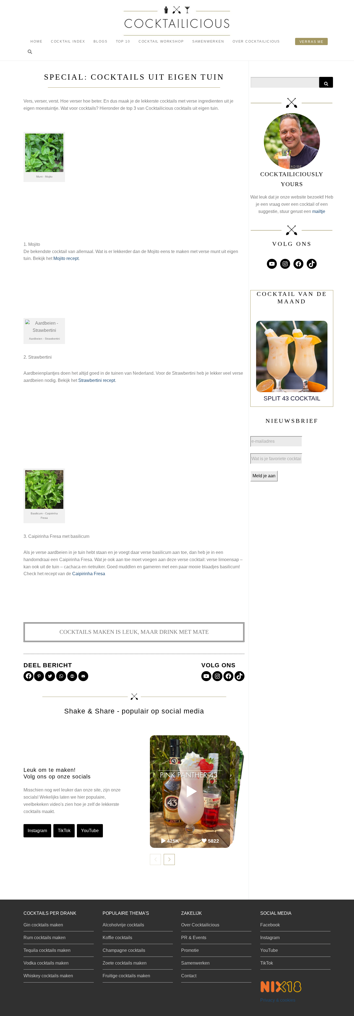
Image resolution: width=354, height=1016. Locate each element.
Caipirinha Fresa (88, 573)
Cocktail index (68, 41)
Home (36, 41)
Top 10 (123, 41)
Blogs (100, 41)
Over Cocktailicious (256, 41)
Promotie (190, 950)
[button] (30, 52)
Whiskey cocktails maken (48, 975)
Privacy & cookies (277, 1000)
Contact (188, 975)
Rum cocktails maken (45, 937)
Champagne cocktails (124, 950)
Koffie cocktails (117, 937)
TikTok (64, 830)
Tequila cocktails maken (47, 950)
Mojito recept (66, 258)
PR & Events (193, 937)
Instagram (37, 830)
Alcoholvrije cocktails (123, 925)
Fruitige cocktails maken (126, 975)
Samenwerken (208, 41)
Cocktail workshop (161, 41)
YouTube (90, 830)
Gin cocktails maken (43, 925)
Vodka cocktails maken (46, 963)
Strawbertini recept (96, 380)
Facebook (270, 925)
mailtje (318, 211)
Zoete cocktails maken (125, 963)
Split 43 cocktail (292, 398)
